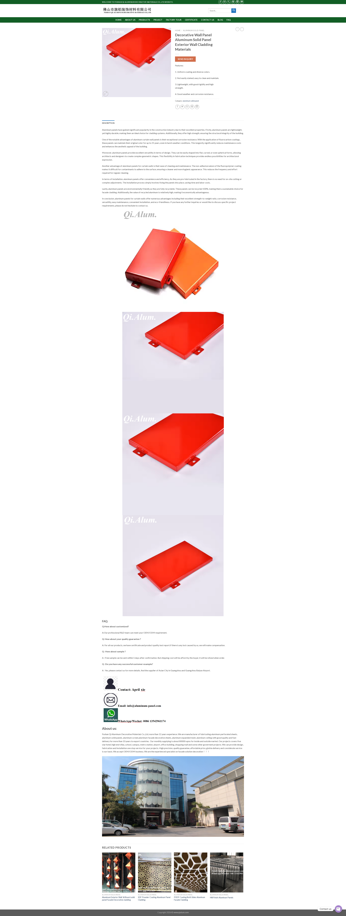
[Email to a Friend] (187, 107)
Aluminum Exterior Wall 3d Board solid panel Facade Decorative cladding (118, 898)
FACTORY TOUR (173, 20)
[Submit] (233, 10)
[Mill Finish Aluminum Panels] (226, 873)
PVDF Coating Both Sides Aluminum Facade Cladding (189, 898)
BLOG (220, 20)
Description (108, 123)
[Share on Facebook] (177, 107)
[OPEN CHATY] (338, 909)
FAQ (229, 20)
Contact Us (207, 20)
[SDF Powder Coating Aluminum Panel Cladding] (154, 873)
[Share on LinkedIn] (197, 107)
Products (144, 20)
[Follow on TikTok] (220, 2)
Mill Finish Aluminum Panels (221, 897)
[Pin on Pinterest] (192, 107)
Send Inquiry (185, 59)
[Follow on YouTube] (242, 2)
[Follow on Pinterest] (233, 2)
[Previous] (102, 880)
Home (118, 20)
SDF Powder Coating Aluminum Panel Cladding (154, 898)
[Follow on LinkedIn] (237, 2)
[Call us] (229, 2)
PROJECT (158, 20)
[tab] (108, 123)
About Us (130, 20)
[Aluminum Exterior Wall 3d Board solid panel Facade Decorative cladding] (118, 873)
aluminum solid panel (193, 30)
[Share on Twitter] (182, 107)
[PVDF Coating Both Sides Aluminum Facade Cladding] (190, 873)
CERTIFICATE (191, 20)
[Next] (243, 880)
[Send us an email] (225, 2)
